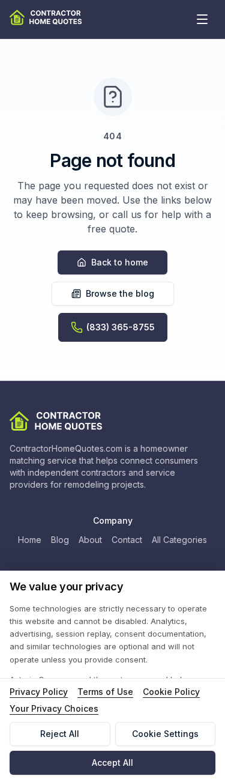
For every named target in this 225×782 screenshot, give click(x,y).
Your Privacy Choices (54, 708)
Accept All (112, 762)
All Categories (179, 540)
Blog (60, 540)
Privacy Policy (39, 692)
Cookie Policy (171, 692)
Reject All (59, 734)
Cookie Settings (165, 734)
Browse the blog (120, 293)
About (90, 540)
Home (29, 540)
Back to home (119, 262)
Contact (127, 540)
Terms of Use (105, 692)
